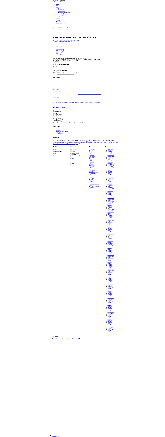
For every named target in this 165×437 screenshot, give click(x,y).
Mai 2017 (109, 249)
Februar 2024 (110, 172)
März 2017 (110, 251)
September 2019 (111, 222)
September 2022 (111, 189)
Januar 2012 (110, 323)
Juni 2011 (109, 331)
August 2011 (110, 329)
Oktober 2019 (110, 221)
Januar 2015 (110, 281)
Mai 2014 (109, 291)
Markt (83, 142)
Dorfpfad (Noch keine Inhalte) (64, 12)
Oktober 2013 (110, 299)
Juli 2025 (109, 159)
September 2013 (111, 300)
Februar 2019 (110, 229)
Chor (76, 140)
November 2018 (111, 232)
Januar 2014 (110, 295)
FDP (100, 140)
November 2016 (111, 256)
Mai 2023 (109, 181)
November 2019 (111, 220)
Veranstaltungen (72, 144)
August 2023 (110, 179)
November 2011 (111, 326)
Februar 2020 (110, 216)
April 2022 (110, 193)
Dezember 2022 (111, 187)
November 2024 (111, 165)
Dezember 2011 (111, 324)
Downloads (58, 8)
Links (57, 5)
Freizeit (54, 142)
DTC (95, 140)
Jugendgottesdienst (71, 142)
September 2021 (111, 201)
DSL (93, 140)
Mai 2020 (109, 214)
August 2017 (110, 246)
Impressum (58, 18)
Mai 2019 (109, 226)
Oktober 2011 (110, 327)
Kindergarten (76, 142)
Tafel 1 (62, 13)
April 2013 (110, 306)
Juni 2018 (110, 236)
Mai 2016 (109, 263)
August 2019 (110, 223)
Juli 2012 (109, 316)
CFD (73, 140)
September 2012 (111, 314)
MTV (86, 142)
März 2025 (110, 160)
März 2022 (110, 194)
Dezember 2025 (111, 155)
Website (54, 79)
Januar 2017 (110, 253)
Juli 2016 (109, 260)
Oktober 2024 (110, 166)
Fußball (57, 142)
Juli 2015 (109, 274)
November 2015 (111, 270)
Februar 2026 (110, 152)
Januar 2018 (110, 242)
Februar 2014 (110, 294)
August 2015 (110, 273)
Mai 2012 (109, 319)
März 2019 (110, 228)
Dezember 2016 (111, 255)
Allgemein (70, 40)
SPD (102, 142)
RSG (96, 142)
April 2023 (110, 182)
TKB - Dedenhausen (108, 142)
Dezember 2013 (111, 296)
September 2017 (111, 245)
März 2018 (110, 239)
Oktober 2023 (110, 177)
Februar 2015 (110, 280)
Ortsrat (94, 142)
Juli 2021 (109, 203)
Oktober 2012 (110, 313)
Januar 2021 (110, 208)
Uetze (113, 142)
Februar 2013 (110, 308)
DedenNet (79, 140)
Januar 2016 (110, 267)
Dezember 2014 (111, 282)
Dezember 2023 (111, 174)
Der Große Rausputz (60, 133)
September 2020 (111, 212)
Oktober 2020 (110, 210)
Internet (66, 142)
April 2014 (110, 292)
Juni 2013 (110, 303)
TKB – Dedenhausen (94, 184)
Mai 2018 (109, 237)
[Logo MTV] (56, 28)
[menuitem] (87, 20)
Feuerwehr (109, 140)
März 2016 (110, 265)
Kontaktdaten (58, 16)
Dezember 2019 (111, 219)
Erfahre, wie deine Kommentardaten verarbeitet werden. (89, 94)
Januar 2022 (110, 196)
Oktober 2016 (110, 257)
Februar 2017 (110, 252)
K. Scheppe (76, 40)
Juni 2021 (110, 205)
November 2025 (111, 156)
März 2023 (110, 184)
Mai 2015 (109, 277)
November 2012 (111, 312)
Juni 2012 (110, 317)
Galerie (57, 6)
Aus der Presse (65, 140)
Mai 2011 (109, 333)
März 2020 (110, 215)
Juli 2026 (109, 150)
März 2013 (110, 307)
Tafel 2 (62, 14)
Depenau (88, 140)
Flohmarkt (113, 140)
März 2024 (110, 171)
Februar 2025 (110, 162)
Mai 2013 (109, 305)
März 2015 (110, 279)
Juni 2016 (110, 262)
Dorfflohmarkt (61, 9)
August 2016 (110, 259)
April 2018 (110, 238)
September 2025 (111, 157)
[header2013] (58, 1)
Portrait (57, 7)
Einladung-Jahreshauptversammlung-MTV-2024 (63, 41)
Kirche (80, 142)
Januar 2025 (110, 163)
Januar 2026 (110, 153)
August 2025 (110, 158)
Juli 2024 (109, 169)
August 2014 (110, 287)
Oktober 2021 (110, 200)
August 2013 (110, 301)
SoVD (99, 142)
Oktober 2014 (110, 285)
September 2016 (111, 258)
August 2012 (110, 315)
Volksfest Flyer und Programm (62, 131)
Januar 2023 (110, 186)
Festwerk (103, 140)
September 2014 (111, 286)
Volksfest (80, 144)
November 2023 (111, 176)
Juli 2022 (109, 192)
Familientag (98, 140)
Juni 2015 (110, 276)
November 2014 (111, 284)
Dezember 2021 (111, 198)
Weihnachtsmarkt (61, 11)
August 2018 (110, 235)
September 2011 (111, 328)
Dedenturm (84, 140)
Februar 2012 (110, 322)
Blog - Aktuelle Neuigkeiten (59, 25)
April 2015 (110, 278)
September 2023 (111, 178)
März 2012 (110, 321)
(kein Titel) (58, 128)
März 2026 (110, 151)
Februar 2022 (110, 195)
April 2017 (110, 250)
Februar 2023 (110, 185)
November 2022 (111, 188)
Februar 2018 (110, 241)
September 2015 (111, 272)
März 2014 (110, 293)
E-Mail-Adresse (56, 77)
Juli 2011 (109, 330)
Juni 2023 (110, 180)
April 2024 (110, 170)
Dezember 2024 (111, 164)
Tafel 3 (62, 15)
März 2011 (110, 334)
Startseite (57, 4)
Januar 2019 (110, 230)
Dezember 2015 (111, 269)
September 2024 (111, 167)
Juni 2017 (110, 248)
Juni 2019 (110, 224)
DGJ (91, 140)
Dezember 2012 (111, 310)
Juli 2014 (109, 288)
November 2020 (111, 209)
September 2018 (111, 234)
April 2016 (110, 264)
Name (54, 75)
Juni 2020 (110, 213)
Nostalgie (90, 142)
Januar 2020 (110, 217)
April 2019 (110, 227)
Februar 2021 (110, 207)
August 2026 (110, 149)
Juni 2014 (110, 289)
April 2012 (110, 320)
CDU (71, 140)
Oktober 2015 (110, 271)
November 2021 (111, 199)
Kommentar (56, 89)
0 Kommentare (64, 40)
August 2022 (110, 191)
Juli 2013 (109, 302)
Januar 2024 (110, 173)
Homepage (61, 142)
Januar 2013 (110, 309)
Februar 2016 (110, 266)
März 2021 (110, 206)
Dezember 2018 (111, 231)
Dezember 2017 (111, 243)
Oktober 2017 (110, 244)
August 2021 (110, 202)
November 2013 (111, 298)
